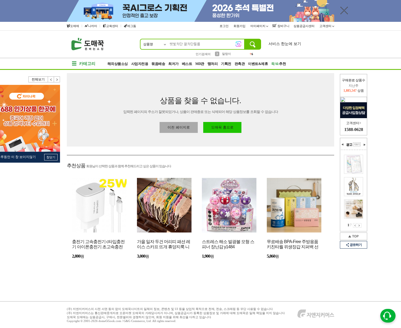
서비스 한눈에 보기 (284, 44)
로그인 (224, 26)
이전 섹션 (343, 144)
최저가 (173, 64)
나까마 (92, 26)
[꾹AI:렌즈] (238, 43)
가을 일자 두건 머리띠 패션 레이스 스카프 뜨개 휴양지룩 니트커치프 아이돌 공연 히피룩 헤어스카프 (163, 244)
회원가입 (240, 26)
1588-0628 (353, 129)
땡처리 (213, 64)
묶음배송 (158, 64)
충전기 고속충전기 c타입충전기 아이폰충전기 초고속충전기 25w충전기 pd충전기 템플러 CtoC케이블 (98, 244)
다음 (57, 79)
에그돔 (131, 26)
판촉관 (240, 64)
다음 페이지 (359, 225)
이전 (51, 79)
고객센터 (325, 26)
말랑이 (226, 53)
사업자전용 (139, 64)
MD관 (199, 64)
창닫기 (50, 157)
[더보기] (357, 144)
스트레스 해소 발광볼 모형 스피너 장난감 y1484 (228, 244)
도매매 (74, 26)
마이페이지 (258, 26)
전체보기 (38, 79)
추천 (278, 64)
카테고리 (87, 63)
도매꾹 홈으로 (222, 127)
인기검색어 (203, 54)
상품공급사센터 (304, 26)
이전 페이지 (355, 225)
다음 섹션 (364, 144)
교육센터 (112, 26)
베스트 (187, 64)
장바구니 (283, 26)
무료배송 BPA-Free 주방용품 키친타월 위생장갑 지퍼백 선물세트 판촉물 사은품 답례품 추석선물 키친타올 (292, 244)
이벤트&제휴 (258, 64)
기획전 (226, 64)
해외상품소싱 (117, 64)
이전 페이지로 (178, 127)
